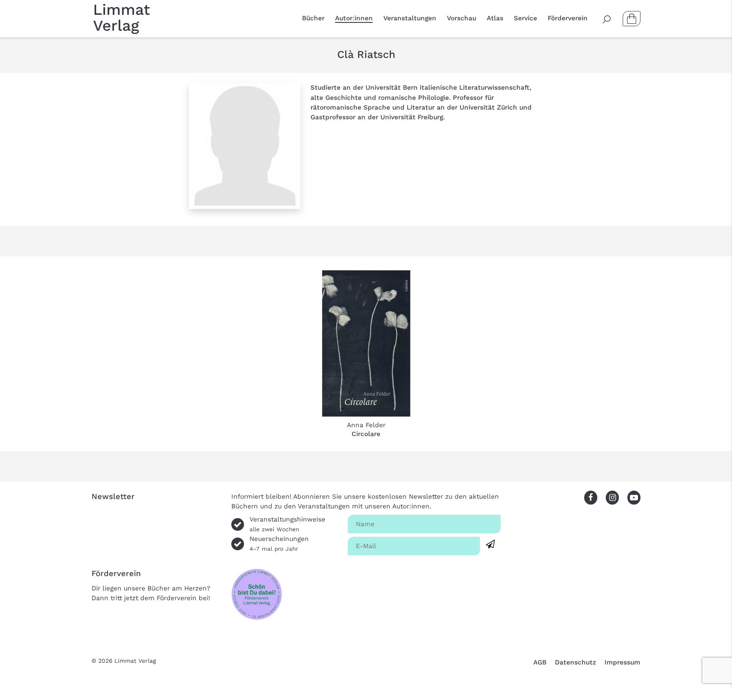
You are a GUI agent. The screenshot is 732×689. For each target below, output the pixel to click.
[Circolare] (366, 343)
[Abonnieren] (490, 544)
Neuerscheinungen (279, 543)
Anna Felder (366, 425)
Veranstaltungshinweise (287, 524)
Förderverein (568, 18)
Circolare (366, 434)
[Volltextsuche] (607, 18)
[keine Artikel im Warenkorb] (631, 18)
